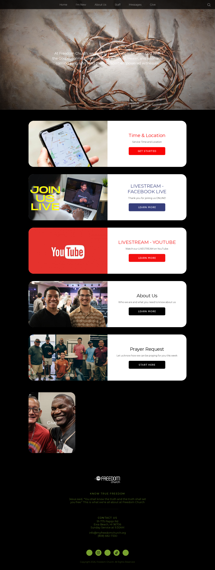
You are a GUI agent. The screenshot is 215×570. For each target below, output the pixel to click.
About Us (100, 4)
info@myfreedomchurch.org (107, 532)
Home (63, 4)
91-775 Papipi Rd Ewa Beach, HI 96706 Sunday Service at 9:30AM (107, 524)
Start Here (147, 364)
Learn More (147, 311)
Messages (135, 4)
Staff (118, 4)
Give (152, 4)
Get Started (147, 151)
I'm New (81, 4)
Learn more (147, 207)
